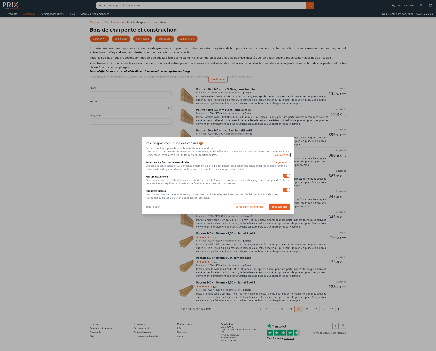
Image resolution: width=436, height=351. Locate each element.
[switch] (286, 176)
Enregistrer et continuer (249, 206)
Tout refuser (153, 206)
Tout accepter (279, 206)
